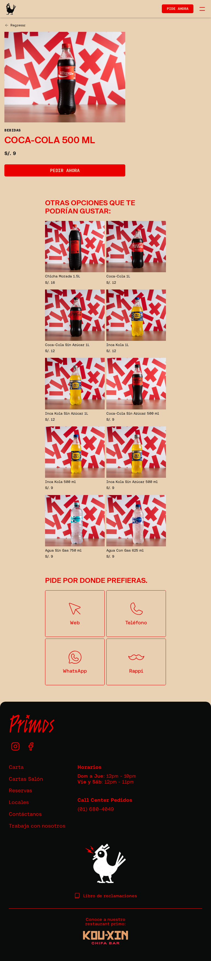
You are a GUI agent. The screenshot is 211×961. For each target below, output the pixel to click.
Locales (19, 802)
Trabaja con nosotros (37, 826)
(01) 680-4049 (95, 809)
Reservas (20, 790)
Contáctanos (25, 814)
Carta (16, 767)
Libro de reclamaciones (110, 895)
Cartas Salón (26, 779)
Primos (31, 724)
